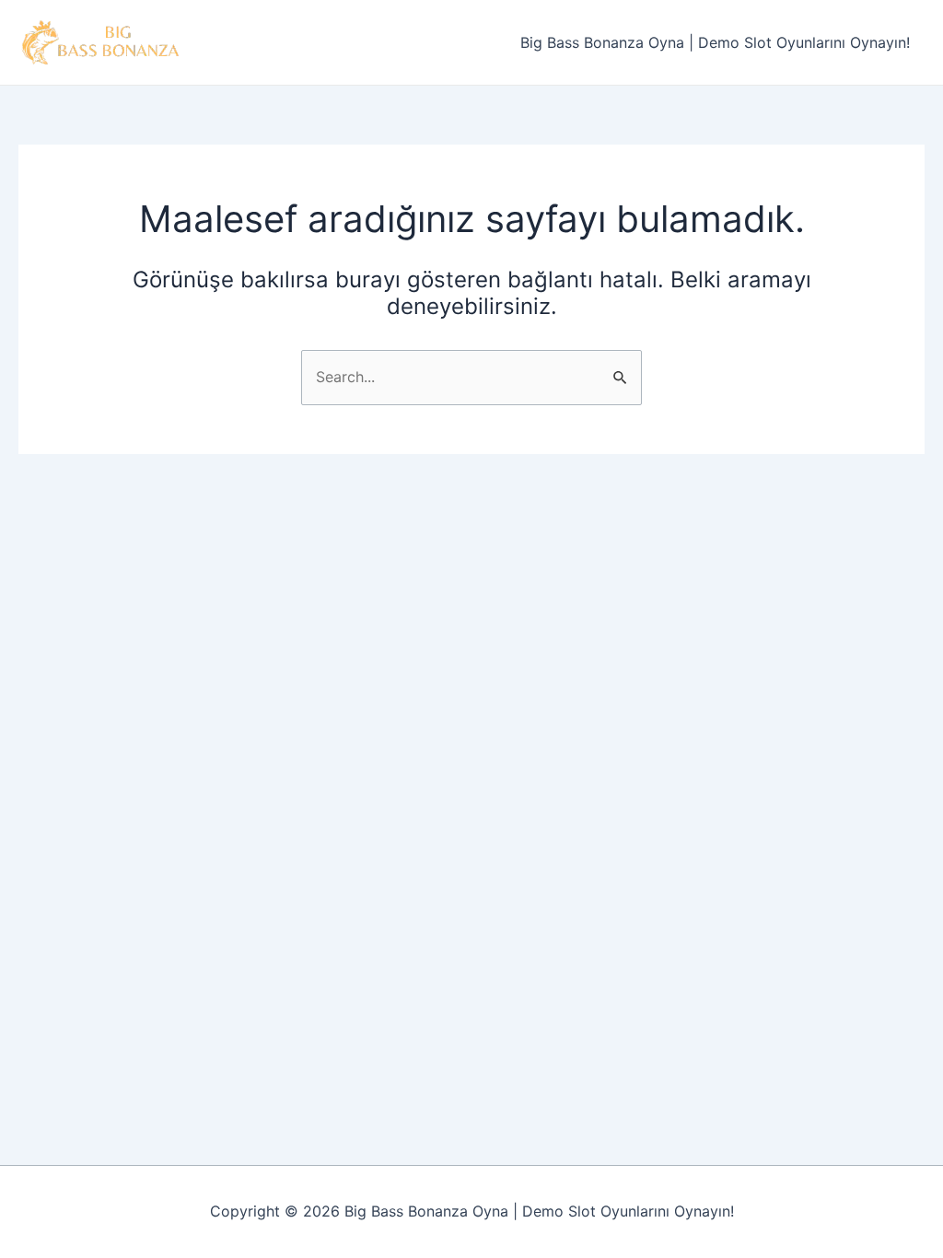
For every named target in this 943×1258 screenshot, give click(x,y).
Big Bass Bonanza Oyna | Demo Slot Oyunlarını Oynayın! (715, 42)
